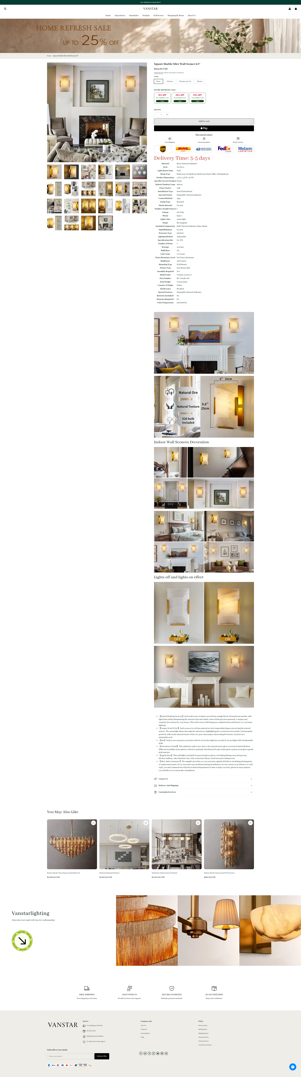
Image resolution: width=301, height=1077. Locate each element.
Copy (162, 101)
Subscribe (102, 1056)
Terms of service (203, 1041)
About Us (143, 1025)
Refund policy (202, 1029)
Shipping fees (158, 73)
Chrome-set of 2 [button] (185, 81)
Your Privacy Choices (205, 1045)
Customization (145, 1033)
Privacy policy (202, 1025)
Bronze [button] (199, 81)
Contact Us (144, 1029)
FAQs (142, 1037)
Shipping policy (203, 1033)
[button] (5, 8)
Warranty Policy (203, 1037)
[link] (176, 16)
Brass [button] (158, 81)
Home (49, 56)
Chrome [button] (170, 81)
